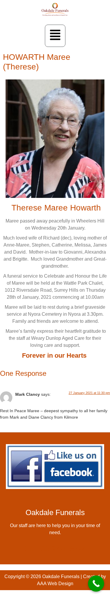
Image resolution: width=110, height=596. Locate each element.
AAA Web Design (55, 583)
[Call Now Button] (96, 583)
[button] (55, 36)
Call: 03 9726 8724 (55, 548)
